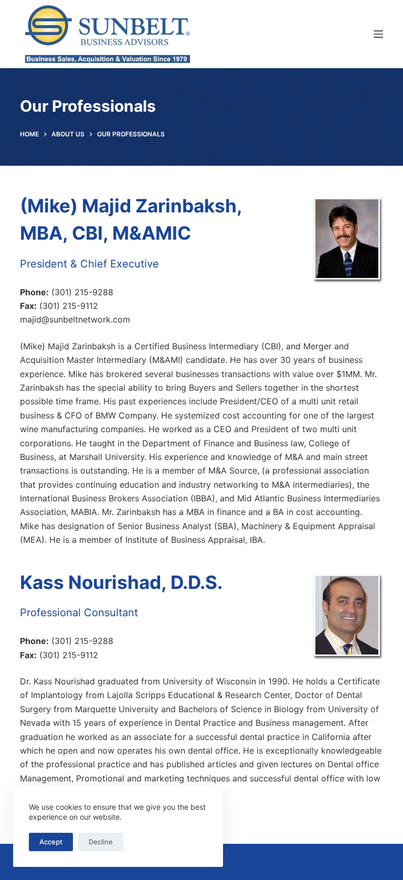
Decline (101, 842)
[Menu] (378, 34)
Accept (50, 842)
